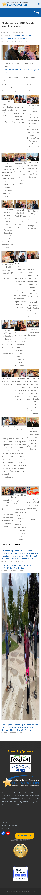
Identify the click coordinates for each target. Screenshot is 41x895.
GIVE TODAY (24, 835)
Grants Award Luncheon (17, 38)
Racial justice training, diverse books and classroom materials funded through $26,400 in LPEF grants (19, 727)
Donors (4, 38)
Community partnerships (23, 35)
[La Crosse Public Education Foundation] (18, 4)
